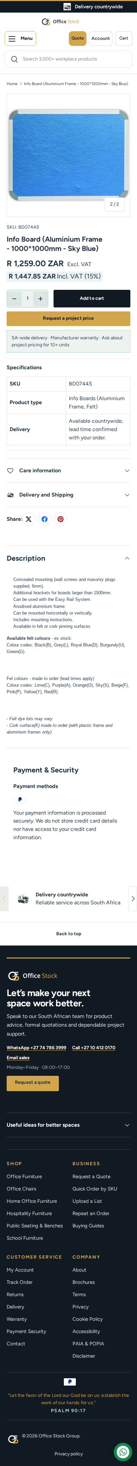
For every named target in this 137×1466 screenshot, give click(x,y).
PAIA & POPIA (88, 1344)
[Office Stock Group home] (43, 975)
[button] (123, 38)
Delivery (15, 1307)
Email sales (18, 1058)
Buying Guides (88, 1226)
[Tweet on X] (28, 519)
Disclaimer (83, 1356)
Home (12, 83)
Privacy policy (69, 1454)
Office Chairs (21, 1189)
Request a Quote (91, 1177)
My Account (20, 1270)
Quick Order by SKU (94, 1189)
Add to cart (92, 298)
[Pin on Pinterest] (60, 519)
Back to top (68, 934)
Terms (79, 1294)
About (79, 1270)
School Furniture (25, 1238)
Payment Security (26, 1331)
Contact (16, 1344)
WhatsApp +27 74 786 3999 (36, 1048)
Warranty (17, 1319)
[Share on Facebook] (44, 519)
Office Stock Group (59, 1436)
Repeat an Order (90, 1213)
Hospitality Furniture (29, 1213)
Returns (15, 1294)
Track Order (20, 1282)
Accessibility (86, 1331)
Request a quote (33, 1082)
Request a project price (68, 318)
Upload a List (87, 1201)
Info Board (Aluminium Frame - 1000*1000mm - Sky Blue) (76, 83)
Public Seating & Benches (35, 1226)
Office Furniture (24, 1177)
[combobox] (68, 59)
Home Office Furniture (32, 1201)
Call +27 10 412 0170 (93, 1048)
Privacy (80, 1307)
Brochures (83, 1282)
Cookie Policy (87, 1319)
